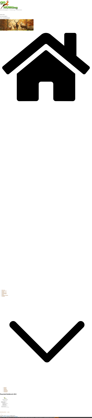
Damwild (5, 389)
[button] (47, 386)
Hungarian (2, 12)
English (6, 12)
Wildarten (3, 296)
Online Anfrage (4, 292)
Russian (15, 12)
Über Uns (3, 290)
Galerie (3, 291)
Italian (10, 12)
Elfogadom (56, 417)
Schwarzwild (6, 390)
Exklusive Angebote (5, 295)
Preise (3, 294)
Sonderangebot (4, 293)
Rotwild (5, 388)
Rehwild (5, 387)
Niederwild (5, 391)
